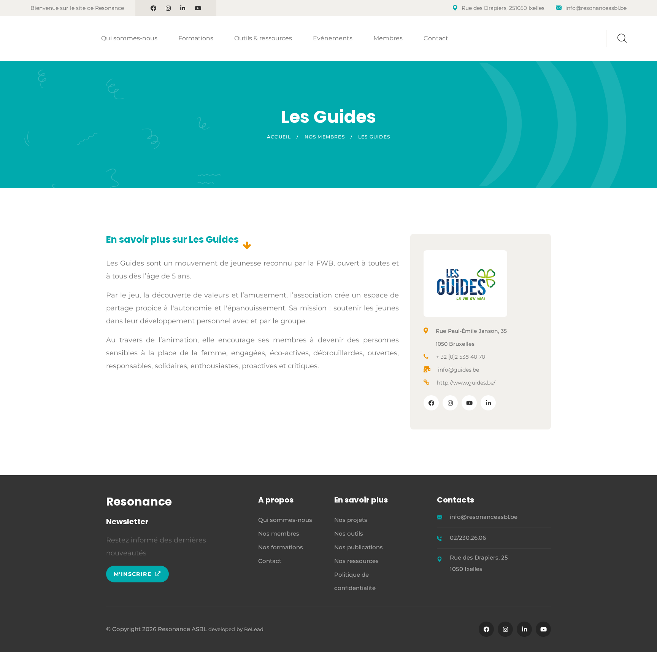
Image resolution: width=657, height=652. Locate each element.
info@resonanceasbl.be (596, 8)
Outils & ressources (263, 38)
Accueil (279, 137)
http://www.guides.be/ (466, 382)
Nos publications (358, 547)
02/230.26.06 (468, 537)
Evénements (332, 38)
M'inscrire (133, 574)
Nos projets (350, 519)
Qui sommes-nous (129, 38)
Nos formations (280, 547)
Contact (436, 38)
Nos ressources (356, 561)
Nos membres (325, 137)
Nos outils (348, 533)
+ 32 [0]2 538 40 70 (460, 356)
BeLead (253, 629)
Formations (195, 38)
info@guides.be (458, 369)
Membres (388, 38)
